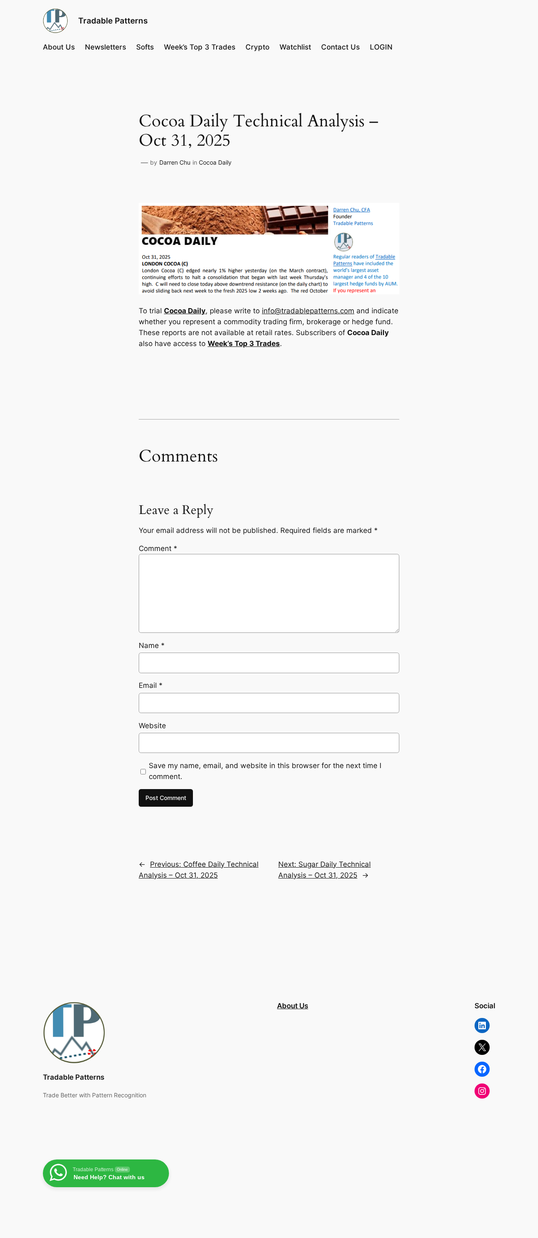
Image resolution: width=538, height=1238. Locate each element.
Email (151, 685)
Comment (158, 548)
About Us (292, 1006)
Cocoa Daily (215, 162)
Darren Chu (174, 162)
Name (152, 645)
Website (152, 725)
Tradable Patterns (113, 21)
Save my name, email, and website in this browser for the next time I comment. (265, 771)
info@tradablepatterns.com (308, 311)
